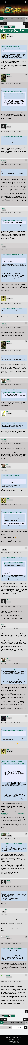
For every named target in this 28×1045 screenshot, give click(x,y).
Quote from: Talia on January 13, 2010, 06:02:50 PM (11, 88)
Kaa (7, 411)
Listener (8, 936)
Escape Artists (12, 1041)
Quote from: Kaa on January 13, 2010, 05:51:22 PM (11, 46)
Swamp (8, 74)
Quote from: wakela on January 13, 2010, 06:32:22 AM (12, 136)
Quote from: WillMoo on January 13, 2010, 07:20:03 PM (12, 308)
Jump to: (10, 1027)
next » (25, 23)
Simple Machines (19, 1037)
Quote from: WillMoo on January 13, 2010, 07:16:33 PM (12, 557)
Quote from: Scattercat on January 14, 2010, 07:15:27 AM (12, 891)
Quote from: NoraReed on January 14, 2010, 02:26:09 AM (12, 669)
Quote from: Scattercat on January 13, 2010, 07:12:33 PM (12, 254)
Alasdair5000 (4, 909)
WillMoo (3, 208)
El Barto (8, 125)
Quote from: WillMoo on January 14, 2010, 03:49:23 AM (12, 761)
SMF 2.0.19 (8, 1037)
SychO (18, 1039)
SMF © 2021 (13, 1037)
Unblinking (3, 323)
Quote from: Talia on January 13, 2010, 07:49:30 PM (11, 389)
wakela (3, 548)
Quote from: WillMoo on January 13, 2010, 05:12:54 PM (13, 48)
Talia (7, 34)
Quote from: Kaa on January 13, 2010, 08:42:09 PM (11, 475)
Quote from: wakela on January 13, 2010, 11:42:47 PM (12, 948)
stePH (7, 716)
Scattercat (3, 160)
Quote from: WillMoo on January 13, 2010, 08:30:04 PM (12, 423)
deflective (3, 439)
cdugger (8, 599)
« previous (3, 23)
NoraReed (3, 624)
